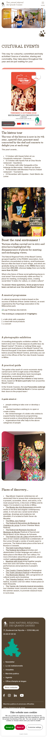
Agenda (8, 677)
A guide (5, 399)
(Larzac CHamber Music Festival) (21, 525)
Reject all (20, 727)
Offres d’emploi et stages (15, 681)
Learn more (23, 734)
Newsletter (10, 662)
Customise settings (34, 727)
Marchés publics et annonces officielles (18, 704)
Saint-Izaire (14, 548)
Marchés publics (12, 673)
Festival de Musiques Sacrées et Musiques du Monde (19, 531)
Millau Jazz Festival (17, 521)
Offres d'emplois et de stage (14, 708)
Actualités (9, 670)
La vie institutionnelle (14, 666)
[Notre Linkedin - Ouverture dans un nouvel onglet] (4, 695)
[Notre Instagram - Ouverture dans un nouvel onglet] (9, 695)
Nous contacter (11, 687)
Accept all (9, 727)
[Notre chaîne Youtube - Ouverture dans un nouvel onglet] (22, 695)
